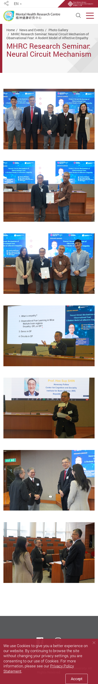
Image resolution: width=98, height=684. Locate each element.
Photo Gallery (58, 30)
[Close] (94, 643)
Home (10, 30)
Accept (77, 678)
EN (16, 4)
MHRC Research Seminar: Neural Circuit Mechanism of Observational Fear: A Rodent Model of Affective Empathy (47, 36)
